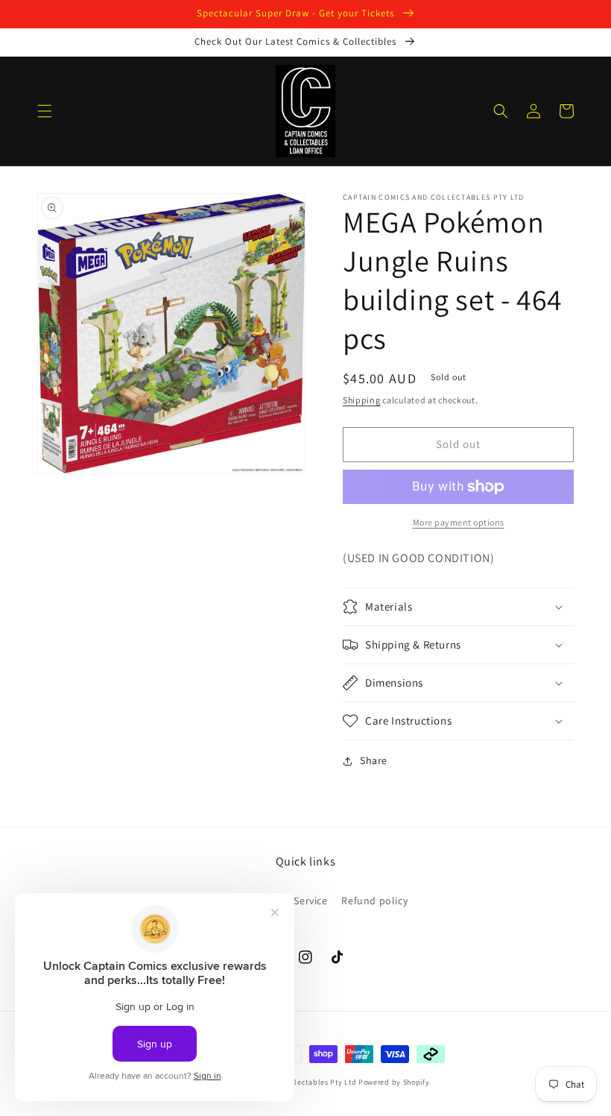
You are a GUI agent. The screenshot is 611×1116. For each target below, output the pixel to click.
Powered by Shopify (394, 1082)
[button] (44, 111)
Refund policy (374, 900)
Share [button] (373, 760)
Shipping (362, 400)
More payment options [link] (458, 522)
